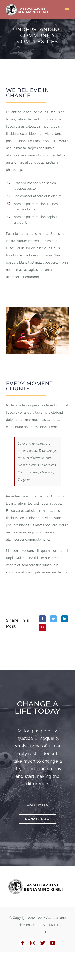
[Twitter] (53, 618)
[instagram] (33, 943)
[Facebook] (42, 618)
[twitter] (43, 943)
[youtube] (53, 943)
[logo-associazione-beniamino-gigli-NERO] (38, 879)
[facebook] (23, 943)
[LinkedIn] (64, 618)
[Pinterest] (42, 627)
